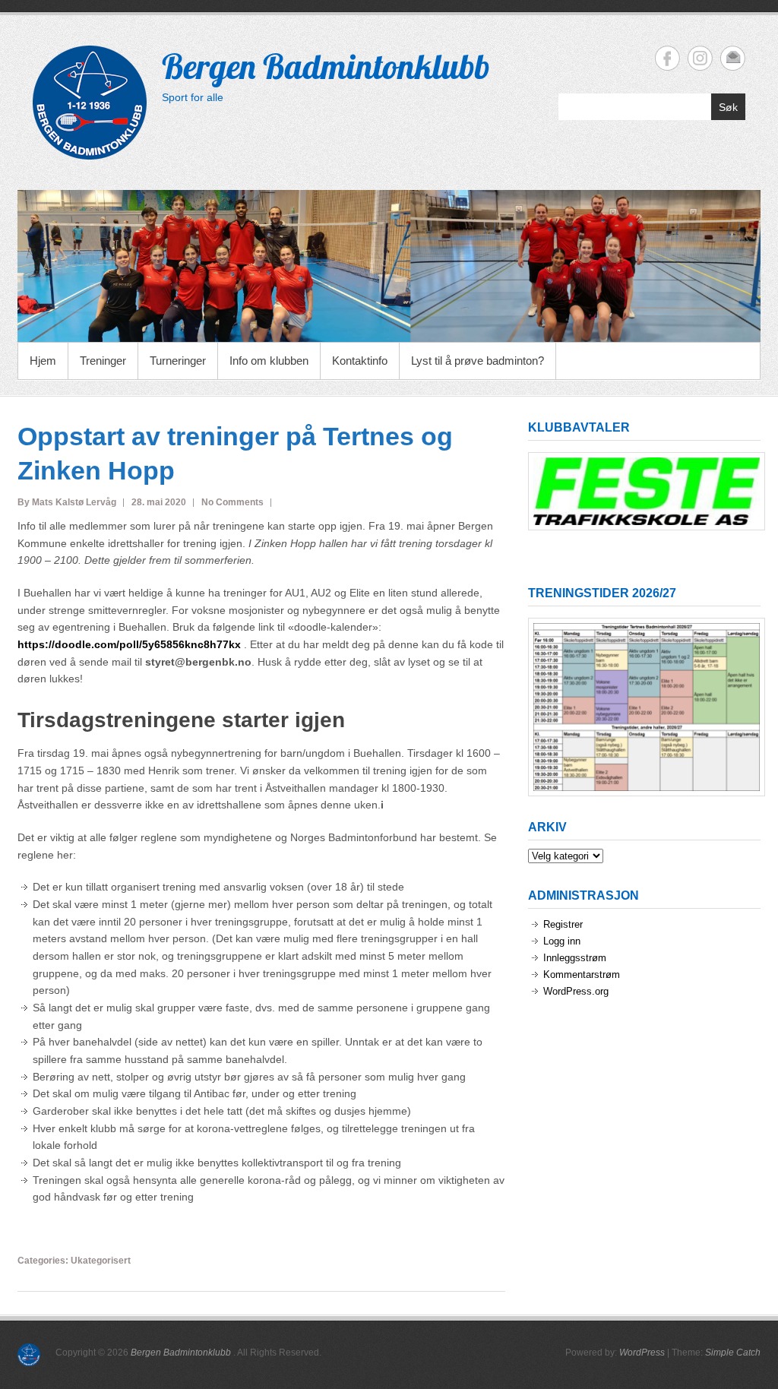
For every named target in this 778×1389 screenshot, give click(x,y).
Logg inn (561, 941)
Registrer (563, 924)
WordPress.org (576, 991)
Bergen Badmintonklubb (326, 66)
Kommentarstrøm (581, 974)
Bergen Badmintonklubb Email (732, 58)
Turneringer (178, 360)
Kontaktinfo (359, 360)
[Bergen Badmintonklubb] (389, 266)
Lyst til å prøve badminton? (477, 360)
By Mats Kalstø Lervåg (66, 502)
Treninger (103, 360)
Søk (728, 107)
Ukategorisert (101, 1260)
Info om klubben (268, 360)
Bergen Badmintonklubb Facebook (667, 58)
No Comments (232, 502)
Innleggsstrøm (574, 957)
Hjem (43, 360)
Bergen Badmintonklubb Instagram (700, 58)
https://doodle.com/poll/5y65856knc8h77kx (129, 644)
